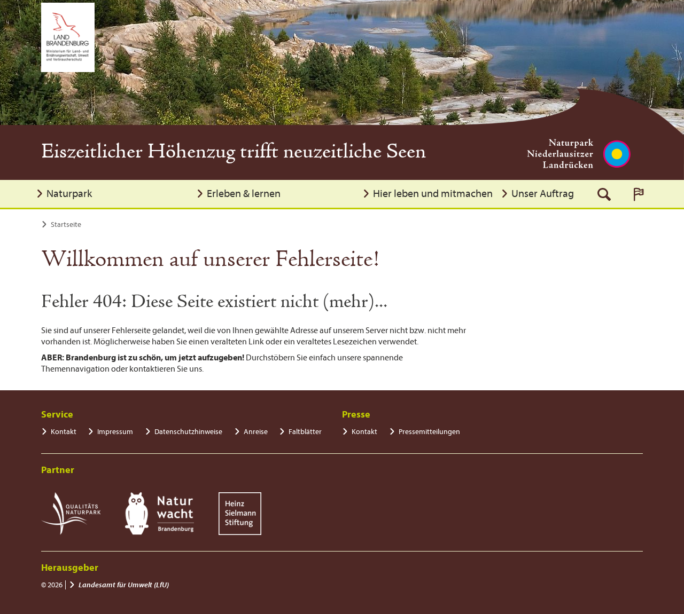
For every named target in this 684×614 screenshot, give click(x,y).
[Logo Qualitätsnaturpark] (70, 513)
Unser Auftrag (542, 193)
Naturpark (69, 193)
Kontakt (63, 431)
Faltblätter (305, 431)
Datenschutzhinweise (188, 431)
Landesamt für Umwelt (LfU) (124, 584)
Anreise (256, 431)
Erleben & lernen (244, 193)
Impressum (115, 431)
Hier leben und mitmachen (433, 193)
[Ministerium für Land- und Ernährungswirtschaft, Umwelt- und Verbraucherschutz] (68, 37)
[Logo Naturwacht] (159, 513)
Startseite (66, 224)
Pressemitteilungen (429, 431)
